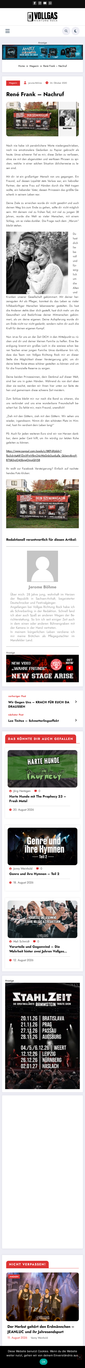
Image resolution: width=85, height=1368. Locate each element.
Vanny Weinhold (39, 1338)
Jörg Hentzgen (22, 791)
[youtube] (45, 3)
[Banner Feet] (42, 668)
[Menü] (7, 31)
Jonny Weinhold (22, 868)
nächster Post (16, 714)
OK (44, 1361)
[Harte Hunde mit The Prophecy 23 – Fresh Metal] (42, 768)
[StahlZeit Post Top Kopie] (42, 1035)
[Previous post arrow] (76, 701)
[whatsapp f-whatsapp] (50, 3)
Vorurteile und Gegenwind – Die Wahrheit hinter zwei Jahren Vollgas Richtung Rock (36, 949)
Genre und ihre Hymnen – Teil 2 (34, 874)
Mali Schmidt (21, 941)
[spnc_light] (75, 31)
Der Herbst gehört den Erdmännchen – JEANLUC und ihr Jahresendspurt (40, 1329)
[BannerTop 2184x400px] (42, 52)
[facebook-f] (35, 3)
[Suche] (66, 31)
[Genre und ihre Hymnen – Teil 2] (42, 846)
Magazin (13, 82)
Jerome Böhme (35, 82)
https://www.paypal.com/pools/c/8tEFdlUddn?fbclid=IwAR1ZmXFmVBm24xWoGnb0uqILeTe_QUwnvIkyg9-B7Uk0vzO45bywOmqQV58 (41, 455)
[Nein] (79, 1357)
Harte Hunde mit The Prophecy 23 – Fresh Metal (37, 798)
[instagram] (40, 3)
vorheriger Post (17, 696)
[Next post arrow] (76, 720)
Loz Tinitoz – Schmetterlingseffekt (33, 721)
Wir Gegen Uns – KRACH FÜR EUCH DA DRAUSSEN (38, 704)
